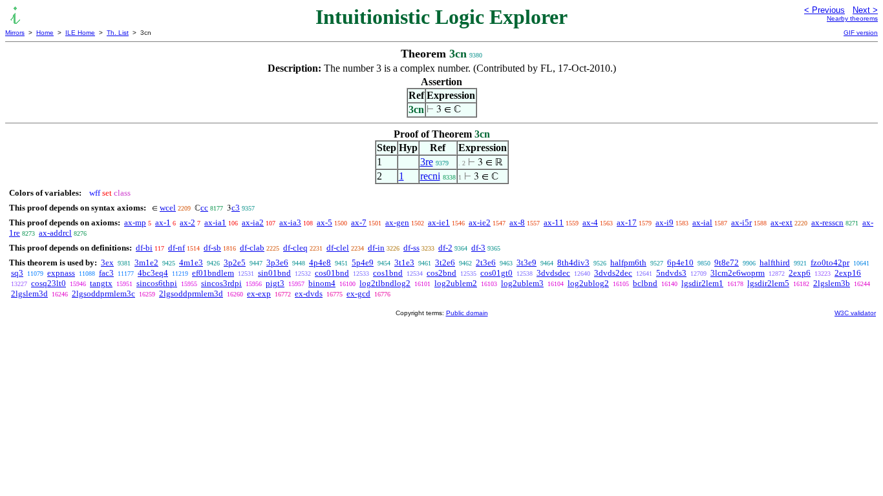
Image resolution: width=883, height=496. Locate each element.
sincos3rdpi (221, 283)
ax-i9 (664, 222)
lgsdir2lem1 (702, 283)
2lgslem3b (831, 283)
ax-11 (554, 222)
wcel (168, 207)
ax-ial (702, 222)
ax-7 (359, 222)
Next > (865, 10)
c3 (235, 207)
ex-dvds (309, 293)
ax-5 (324, 222)
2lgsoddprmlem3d (191, 293)
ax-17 (627, 222)
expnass (61, 273)
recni (430, 175)
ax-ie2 (480, 222)
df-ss (411, 248)
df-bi (144, 248)
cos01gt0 (496, 273)
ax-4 (590, 222)
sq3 (17, 273)
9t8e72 (726, 262)
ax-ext (782, 222)
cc (204, 207)
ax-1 (163, 222)
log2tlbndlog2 (384, 283)
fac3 (106, 273)
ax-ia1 (215, 222)
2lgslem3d (29, 293)
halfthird (775, 262)
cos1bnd (388, 273)
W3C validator (855, 312)
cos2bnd (441, 273)
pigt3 (275, 283)
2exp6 (800, 273)
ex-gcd (358, 293)
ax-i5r (741, 222)
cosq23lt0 (48, 283)
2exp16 (848, 273)
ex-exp (259, 293)
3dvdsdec (553, 273)
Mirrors (15, 32)
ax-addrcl (55, 233)
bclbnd (645, 283)
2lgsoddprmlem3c (103, 293)
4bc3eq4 (153, 273)
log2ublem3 (522, 283)
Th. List (118, 32)
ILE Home (80, 32)
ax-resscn (827, 222)
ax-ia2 (253, 222)
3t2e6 (445, 262)
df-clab (252, 248)
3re (426, 161)
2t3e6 (486, 262)
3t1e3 (404, 262)
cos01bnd (332, 273)
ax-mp (135, 222)
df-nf (176, 248)
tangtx (101, 283)
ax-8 (517, 222)
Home (45, 32)
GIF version (861, 32)
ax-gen (397, 222)
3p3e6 (277, 262)
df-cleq (295, 248)
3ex (107, 262)
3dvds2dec (613, 273)
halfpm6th (628, 262)
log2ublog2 (588, 283)
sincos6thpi (156, 283)
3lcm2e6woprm (737, 273)
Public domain (467, 312)
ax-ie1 (439, 222)
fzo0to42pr (830, 262)
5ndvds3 (671, 273)
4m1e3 (191, 262)
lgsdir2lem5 (768, 283)
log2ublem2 (455, 283)
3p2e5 (235, 262)
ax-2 (187, 222)
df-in (376, 248)
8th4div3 (573, 262)
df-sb (212, 248)
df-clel (337, 248)
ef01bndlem (213, 273)
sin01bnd (274, 273)
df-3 (478, 248)
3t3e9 (526, 262)
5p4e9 (363, 262)
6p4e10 (680, 262)
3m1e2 (146, 262)
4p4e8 (320, 262)
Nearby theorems (852, 18)
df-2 (445, 248)
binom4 (321, 283)
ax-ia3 (290, 222)
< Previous (824, 10)
